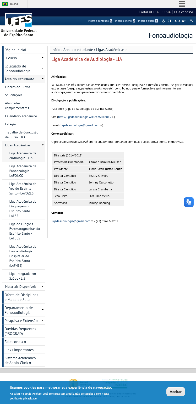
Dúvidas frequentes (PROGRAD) (20, 331)
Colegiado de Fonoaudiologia (18, 68)
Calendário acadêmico (21, 116)
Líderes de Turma (17, 87)
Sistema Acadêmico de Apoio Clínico (20, 360)
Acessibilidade (164, 20)
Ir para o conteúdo (100, 20)
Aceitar (176, 392)
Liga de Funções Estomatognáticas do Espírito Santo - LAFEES (24, 231)
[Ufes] (19, 23)
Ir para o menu (125, 20)
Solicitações (13, 95)
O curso (11, 57)
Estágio (10, 124)
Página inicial (15, 49)
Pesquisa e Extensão (21, 320)
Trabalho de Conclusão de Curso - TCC (21, 134)
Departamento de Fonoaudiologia (19, 310)
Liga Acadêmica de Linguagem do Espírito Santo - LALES (22, 208)
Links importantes (19, 349)
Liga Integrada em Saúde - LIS (22, 276)
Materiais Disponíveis (20, 286)
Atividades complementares (17, 105)
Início (55, 49)
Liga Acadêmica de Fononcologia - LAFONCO (22, 171)
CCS (167, 12)
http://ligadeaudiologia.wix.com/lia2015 (86, 117)
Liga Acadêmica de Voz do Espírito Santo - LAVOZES (22, 188)
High (169, 21)
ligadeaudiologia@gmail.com (81, 125)
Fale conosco (183, 12)
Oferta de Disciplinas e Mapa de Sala (21, 297)
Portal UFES (149, 12)
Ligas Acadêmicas (110, 49)
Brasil (14, 4)
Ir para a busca (148, 20)
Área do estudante (78, 49)
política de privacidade (23, 398)
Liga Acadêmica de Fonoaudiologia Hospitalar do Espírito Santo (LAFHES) (22, 256)
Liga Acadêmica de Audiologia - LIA (22, 155)
